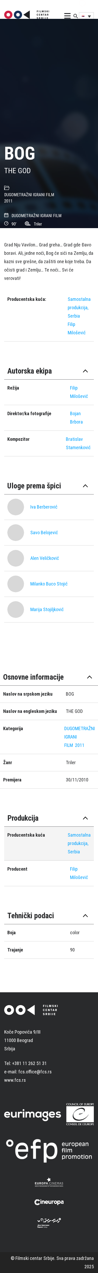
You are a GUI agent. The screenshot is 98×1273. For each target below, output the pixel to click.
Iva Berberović (43, 507)
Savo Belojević (44, 532)
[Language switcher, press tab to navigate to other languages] (86, 16)
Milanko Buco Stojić (49, 584)
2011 (8, 201)
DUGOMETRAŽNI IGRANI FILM (29, 194)
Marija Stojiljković (47, 609)
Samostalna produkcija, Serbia (79, 307)
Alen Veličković (44, 558)
